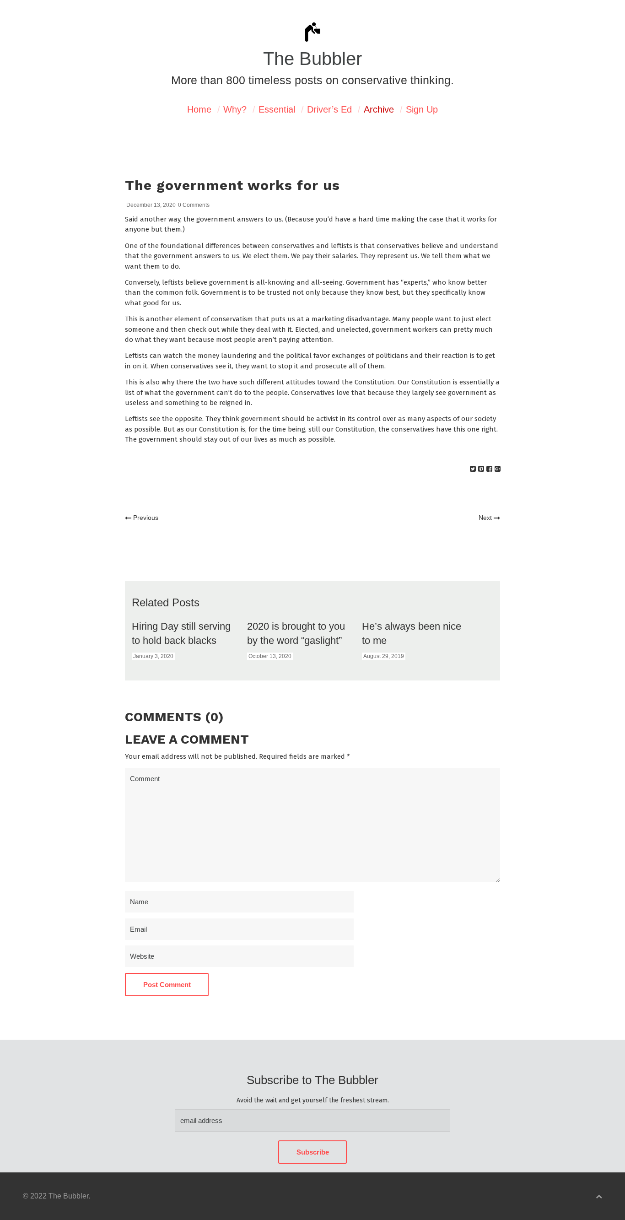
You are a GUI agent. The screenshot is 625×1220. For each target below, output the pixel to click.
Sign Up (422, 109)
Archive (379, 109)
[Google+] (498, 469)
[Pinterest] (481, 469)
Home (199, 109)
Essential (277, 109)
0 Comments (194, 205)
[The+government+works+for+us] (473, 469)
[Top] (599, 1196)
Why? (235, 109)
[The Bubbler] (312, 40)
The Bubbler (312, 59)
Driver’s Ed (329, 109)
